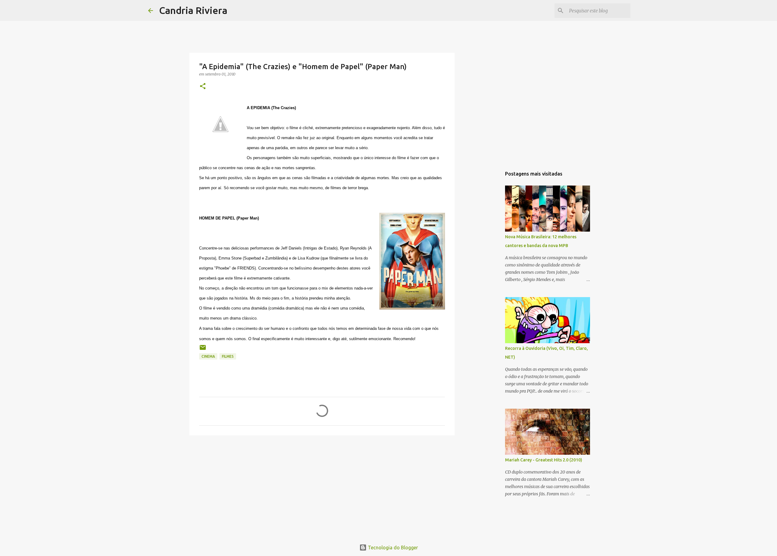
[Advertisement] (322, 486)
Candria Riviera (193, 10)
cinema (208, 356)
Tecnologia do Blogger (392, 547)
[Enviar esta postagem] (202, 350)
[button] (202, 86)
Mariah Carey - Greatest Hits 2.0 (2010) (543, 459)
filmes (228, 356)
